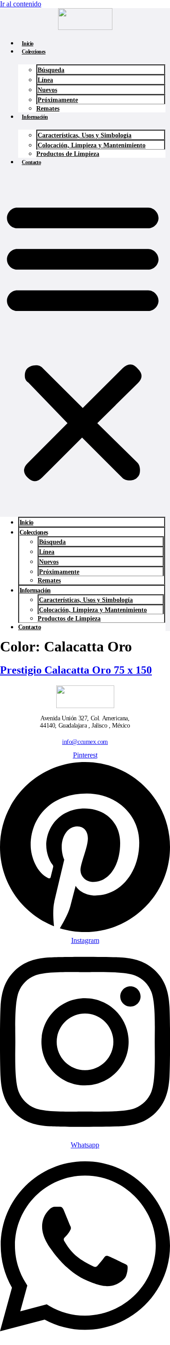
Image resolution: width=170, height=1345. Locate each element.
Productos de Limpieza (67, 154)
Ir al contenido (20, 4)
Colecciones (33, 52)
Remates (47, 108)
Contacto (31, 162)
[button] (82, 340)
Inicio (27, 43)
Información (35, 117)
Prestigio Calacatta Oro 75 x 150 (76, 670)
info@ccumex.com (85, 741)
